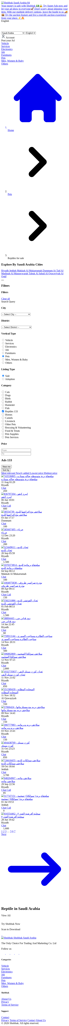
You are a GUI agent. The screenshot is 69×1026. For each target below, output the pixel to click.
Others (4, 986)
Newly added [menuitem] (23, 473)
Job (3, 974)
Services (5, 968)
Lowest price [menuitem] (37, 473)
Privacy (5, 1001)
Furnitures (6, 977)
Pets (3, 980)
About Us (6, 999)
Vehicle (5, 965)
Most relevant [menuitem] (8, 473)
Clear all (5, 298)
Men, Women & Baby (12, 983)
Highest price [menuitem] (50, 473)
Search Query (8, 301)
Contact (5, 1017)
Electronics (7, 971)
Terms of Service (9, 1004)
